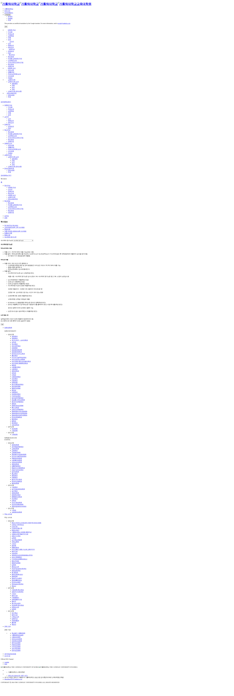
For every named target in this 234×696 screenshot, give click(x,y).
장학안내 (11, 66)
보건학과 (15, 491)
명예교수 (11, 45)
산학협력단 (15, 597)
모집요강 (11, 51)
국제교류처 (15, 542)
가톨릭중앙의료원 (17, 635)
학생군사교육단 (17, 578)
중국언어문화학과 (17, 402)
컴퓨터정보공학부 (17, 405)
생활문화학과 (16, 466)
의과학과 (15, 498)
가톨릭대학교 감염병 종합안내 (21, 532)
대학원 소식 (12, 68)
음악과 (14, 390)
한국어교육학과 (17, 481)
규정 (13, 89)
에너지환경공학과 (17, 384)
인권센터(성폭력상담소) (19, 559)
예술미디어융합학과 (18, 468)
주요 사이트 (8, 514)
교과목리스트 (12, 60)
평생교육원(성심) (17, 574)
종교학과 (15, 473)
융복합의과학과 (17, 497)
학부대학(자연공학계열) (19, 413)
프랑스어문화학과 (17, 409)
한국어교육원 (16, 582)
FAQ (9, 53)
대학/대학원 (8, 327)
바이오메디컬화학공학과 (20, 363)
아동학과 (15, 380)
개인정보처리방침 (10, 654)
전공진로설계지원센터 (19, 568)
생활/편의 (11, 72)
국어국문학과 (16, 346)
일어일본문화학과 (17, 398)
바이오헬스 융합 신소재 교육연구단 (23, 549)
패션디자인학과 (17, 479)
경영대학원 (15, 445)
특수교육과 (15, 407)
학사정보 (11, 64)
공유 (5, 218)
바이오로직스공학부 (18, 359)
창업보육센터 (16, 570)
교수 (9, 43)
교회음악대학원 (17, 512)
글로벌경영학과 (17, 352)
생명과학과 (15, 464)
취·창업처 (15, 572)
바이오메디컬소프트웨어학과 (21, 361)
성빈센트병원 (16, 648)
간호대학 (15, 430)
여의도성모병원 (17, 639)
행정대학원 (15, 483)
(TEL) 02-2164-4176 (14, 675)
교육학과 (15, 450)
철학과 (14, 403)
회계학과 (15, 423)
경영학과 (15, 336)
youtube (6, 662)
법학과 (14, 365)
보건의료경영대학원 (18, 489)
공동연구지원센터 (17, 592)
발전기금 (15, 551)
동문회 (14, 545)
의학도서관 (15, 607)
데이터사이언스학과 (18, 353)
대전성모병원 (16, 650)
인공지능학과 (16, 396)
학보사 (14, 586)
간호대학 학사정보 (18, 590)
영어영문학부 (16, 386)
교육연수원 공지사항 (15, 91)
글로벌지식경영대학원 (19, 454)
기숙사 (14, 543)
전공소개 (11, 34)
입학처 (14, 565)
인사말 (10, 32)
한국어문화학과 (17, 417)
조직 (9, 39)
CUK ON (14, 526)
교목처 (14, 538)
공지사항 (11, 70)
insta (5, 664)
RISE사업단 (15, 530)
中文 (9, 97)
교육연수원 (11, 80)
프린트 (6, 216)
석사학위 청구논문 (7, 240)
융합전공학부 (16, 388)
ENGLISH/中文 (12, 93)
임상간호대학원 (17, 502)
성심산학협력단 (17, 557)
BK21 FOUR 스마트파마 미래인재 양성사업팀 (26, 523)
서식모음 (11, 76)
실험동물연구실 (17, 599)
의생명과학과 (16, 394)
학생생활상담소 (17, 580)
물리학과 (15, 355)
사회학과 (15, 369)
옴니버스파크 (16, 603)
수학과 (14, 375)
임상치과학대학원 (17, 504)
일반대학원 (15, 472)
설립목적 (15, 83)
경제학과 (15, 338)
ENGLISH (11, 95)
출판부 (14, 622)
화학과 (14, 421)
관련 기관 (7, 626)
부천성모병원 (16, 643)
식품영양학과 (16, 377)
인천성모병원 (16, 646)
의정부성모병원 (17, 641)
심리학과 (15, 378)
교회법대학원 (16, 452)
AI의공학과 (15, 425)
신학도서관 (15, 617)
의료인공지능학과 (17, 470)
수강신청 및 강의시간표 (15, 62)
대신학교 (15, 613)
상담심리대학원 (17, 462)
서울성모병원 (16, 637)
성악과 (14, 373)
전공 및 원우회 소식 (14, 74)
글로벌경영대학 (17, 350)
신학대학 (15, 434)
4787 (22, 675)
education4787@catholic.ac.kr (13, 679)
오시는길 (7, 656)
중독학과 (15, 475)
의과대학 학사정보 (18, 605)
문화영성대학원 (17, 458)
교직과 (14, 342)
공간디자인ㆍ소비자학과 (20, 340)
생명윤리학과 (16, 495)
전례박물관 (15, 620)
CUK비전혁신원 (17, 528)
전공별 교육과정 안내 (15, 58)
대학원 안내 (12, 30)
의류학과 (15, 392)
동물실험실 (15, 547)
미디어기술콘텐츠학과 (19, 357)
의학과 (14, 500)
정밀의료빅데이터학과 (19, 506)
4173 (25, 675)
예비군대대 (15, 561)
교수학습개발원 (17, 540)
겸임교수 (11, 47)
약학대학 (15, 382)
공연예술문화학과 (17, 447)
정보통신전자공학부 (18, 400)
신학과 (14, 510)
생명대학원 (15, 493)
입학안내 (12, 49)
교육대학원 (15, 448)
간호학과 (15, 487)
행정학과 (15, 419)
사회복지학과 (16, 367)
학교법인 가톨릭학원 (18, 633)
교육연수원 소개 (13, 81)
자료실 (10, 78)
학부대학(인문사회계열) (19, 411)
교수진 (12, 41)
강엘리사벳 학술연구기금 (20, 534)
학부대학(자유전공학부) (19, 415)
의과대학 (15, 428)
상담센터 (15, 553)
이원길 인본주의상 (18, 525)
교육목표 (11, 36)
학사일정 (11, 56)
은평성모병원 (16, 645)
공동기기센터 (16, 536)
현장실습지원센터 (17, 584)
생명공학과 (15, 371)
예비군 (14, 601)
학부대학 (15, 576)
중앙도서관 (15, 567)
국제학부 (15, 348)
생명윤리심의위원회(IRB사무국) (22, 555)
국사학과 (15, 344)
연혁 (9, 37)
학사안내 (12, 55)
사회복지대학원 (17, 460)
